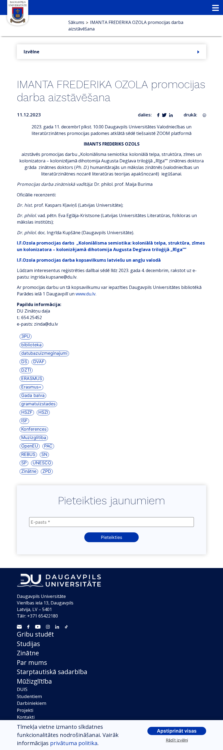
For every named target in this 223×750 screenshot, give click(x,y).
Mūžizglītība (34, 681)
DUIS (22, 689)
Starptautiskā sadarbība (52, 671)
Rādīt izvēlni (177, 740)
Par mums (32, 662)
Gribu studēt (35, 634)
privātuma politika (73, 743)
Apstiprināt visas (177, 731)
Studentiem (29, 696)
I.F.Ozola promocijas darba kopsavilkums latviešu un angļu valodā (89, 260)
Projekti (25, 710)
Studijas (28, 643)
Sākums (76, 22)
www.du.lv (85, 294)
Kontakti (26, 717)
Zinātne (28, 653)
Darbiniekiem (31, 703)
